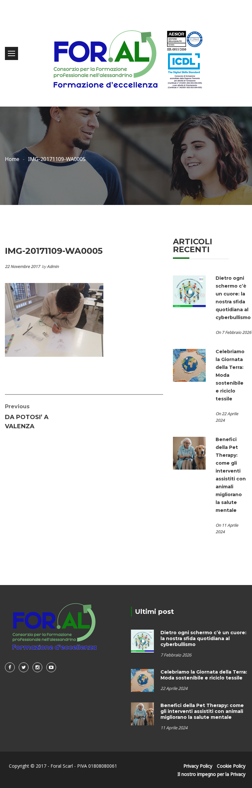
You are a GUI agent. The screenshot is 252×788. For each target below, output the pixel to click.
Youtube (51, 667)
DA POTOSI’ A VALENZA (27, 416)
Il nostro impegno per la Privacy (211, 774)
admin (53, 266)
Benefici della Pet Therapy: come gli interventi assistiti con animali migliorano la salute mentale (202, 711)
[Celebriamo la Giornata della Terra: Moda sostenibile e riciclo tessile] (189, 364)
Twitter (24, 667)
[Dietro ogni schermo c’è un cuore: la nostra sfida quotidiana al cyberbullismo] (189, 291)
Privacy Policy (197, 766)
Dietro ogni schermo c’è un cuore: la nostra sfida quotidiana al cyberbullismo (203, 638)
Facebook (10, 667)
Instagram (37, 667)
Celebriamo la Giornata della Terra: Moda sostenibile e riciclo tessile (203, 675)
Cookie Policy (231, 766)
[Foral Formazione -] (126, 53)
